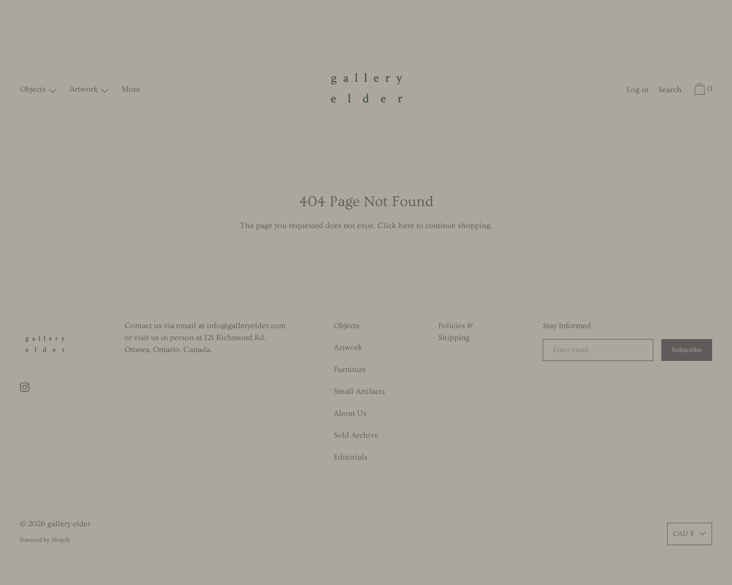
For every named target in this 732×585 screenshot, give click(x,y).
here (406, 225)
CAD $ (683, 534)
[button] (670, 91)
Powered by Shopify (45, 540)
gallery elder (69, 523)
